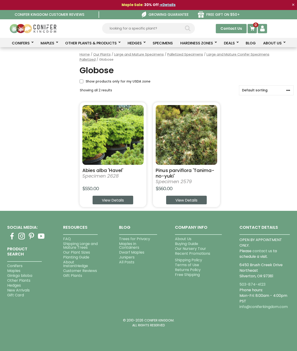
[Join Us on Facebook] (12, 239)
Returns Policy (188, 269)
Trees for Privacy (134, 239)
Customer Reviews (80, 270)
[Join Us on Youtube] (41, 239)
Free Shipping (187, 274)
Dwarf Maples (131, 252)
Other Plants (18, 280)
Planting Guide (76, 257)
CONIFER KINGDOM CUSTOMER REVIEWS (49, 14)
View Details (113, 200)
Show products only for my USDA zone (118, 81)
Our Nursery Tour (190, 248)
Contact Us (231, 28)
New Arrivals (18, 290)
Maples (13, 270)
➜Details (167, 4)
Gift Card (15, 295)
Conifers (15, 265)
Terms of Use (187, 265)
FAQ (67, 239)
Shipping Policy (188, 260)
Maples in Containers (129, 245)
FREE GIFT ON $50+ (223, 14)
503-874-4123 (252, 284)
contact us (262, 251)
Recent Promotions (192, 253)
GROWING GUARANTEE (168, 14)
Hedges (14, 285)
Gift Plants (72, 275)
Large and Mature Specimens (139, 54)
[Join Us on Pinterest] (31, 239)
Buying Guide (186, 243)
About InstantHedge (75, 263)
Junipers (127, 257)
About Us (183, 239)
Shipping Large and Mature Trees (80, 245)
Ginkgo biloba (19, 275)
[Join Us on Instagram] (22, 239)
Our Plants (102, 54)
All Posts (126, 262)
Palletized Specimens (185, 54)
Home (85, 54)
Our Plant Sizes (76, 252)
